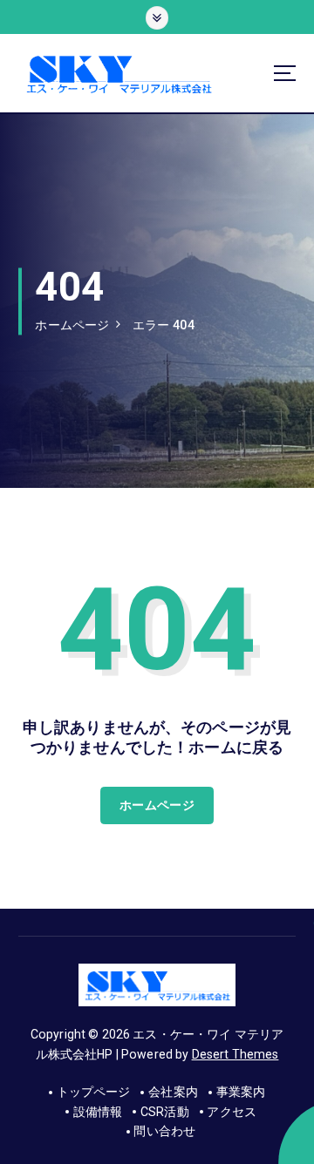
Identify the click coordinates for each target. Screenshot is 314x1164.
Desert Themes (235, 1054)
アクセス (231, 1112)
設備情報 (97, 1112)
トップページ (94, 1092)
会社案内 (172, 1092)
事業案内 (240, 1092)
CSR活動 (164, 1112)
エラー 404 (164, 325)
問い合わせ (164, 1131)
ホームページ (72, 325)
